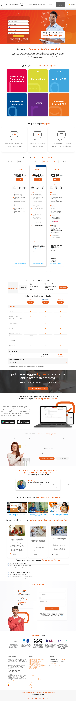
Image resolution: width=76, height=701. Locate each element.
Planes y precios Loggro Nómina (35, 680)
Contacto (30, 4)
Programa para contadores (34, 668)
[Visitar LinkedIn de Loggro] (43, 698)
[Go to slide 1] (35, 492)
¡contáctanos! (63, 277)
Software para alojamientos (34, 662)
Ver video (29, 488)
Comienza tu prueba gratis (47, 458)
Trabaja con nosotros (32, 683)
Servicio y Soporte (22, 4)
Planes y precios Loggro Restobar (35, 679)
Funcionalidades (22, 7)
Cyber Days (31, 687)
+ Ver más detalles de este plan (20, 263)
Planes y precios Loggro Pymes (35, 678)
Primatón (30, 685)
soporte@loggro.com (22, 598)
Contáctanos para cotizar (63, 287)
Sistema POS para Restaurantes (35, 661)
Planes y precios (14, 7)
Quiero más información (38, 388)
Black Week (31, 686)
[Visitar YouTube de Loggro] (36, 698)
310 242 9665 (20, 604)
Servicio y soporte (53, 663)
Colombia (12, 684)
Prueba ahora (60, 4)
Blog (44, 4)
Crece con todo (32, 673)
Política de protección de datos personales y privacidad (48, 696)
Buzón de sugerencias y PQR (56, 665)
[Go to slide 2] (36, 492)
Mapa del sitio (32, 696)
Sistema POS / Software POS (34, 663)
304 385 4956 (20, 600)
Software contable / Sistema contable (36, 666)
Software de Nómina (33, 660)
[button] (9, 27)
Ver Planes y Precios (62, 458)
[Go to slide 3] (37, 492)
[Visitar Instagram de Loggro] (40, 698)
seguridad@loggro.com (12, 680)
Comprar (20, 179)
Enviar (18, 36)
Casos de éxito (29, 7)
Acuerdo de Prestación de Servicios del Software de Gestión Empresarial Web (38, 692)
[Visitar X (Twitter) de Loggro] (32, 698)
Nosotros (35, 4)
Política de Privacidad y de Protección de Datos (21, 41)
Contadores (16, 4)
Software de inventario (33, 667)
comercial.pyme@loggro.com (24, 594)
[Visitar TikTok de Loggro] (47, 698)
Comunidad (40, 4)
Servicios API (31, 675)
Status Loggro (31, 674)
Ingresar (50, 4)
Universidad (36, 7)
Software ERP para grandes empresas (36, 664)
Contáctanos (31, 682)
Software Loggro (32, 677)
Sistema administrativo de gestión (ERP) (36, 659)
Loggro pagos (31, 676)
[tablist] (11, 161)
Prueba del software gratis (34, 684)
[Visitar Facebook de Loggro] (29, 698)
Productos (11, 4)
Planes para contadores (33, 681)
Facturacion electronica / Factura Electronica (37, 665)
